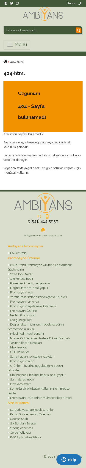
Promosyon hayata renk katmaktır (32, 306)
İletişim (72, 3)
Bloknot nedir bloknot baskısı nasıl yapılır (37, 375)
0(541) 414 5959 (43, 221)
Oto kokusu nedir (21, 278)
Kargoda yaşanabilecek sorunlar (31, 409)
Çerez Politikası (20, 432)
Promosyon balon (21, 361)
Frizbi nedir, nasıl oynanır (26, 333)
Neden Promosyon (22, 315)
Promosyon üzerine (23, 310)
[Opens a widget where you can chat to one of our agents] (68, 460)
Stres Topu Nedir (21, 274)
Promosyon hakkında (24, 301)
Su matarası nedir (21, 379)
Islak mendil (18, 347)
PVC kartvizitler (20, 384)
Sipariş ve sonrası (21, 428)
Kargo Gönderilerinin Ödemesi (30, 414)
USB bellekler (19, 352)
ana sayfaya (19, 168)
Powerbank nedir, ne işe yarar (29, 283)
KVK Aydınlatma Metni (25, 437)
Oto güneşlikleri (20, 320)
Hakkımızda (17, 253)
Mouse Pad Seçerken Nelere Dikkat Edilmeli (39, 338)
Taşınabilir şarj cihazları (25, 343)
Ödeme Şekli (18, 419)
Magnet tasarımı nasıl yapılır (28, 288)
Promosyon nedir (21, 292)
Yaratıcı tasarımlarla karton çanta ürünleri (38, 297)
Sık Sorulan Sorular (22, 423)
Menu (20, 44)
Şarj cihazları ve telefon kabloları (31, 356)
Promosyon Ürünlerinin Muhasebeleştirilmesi (40, 398)
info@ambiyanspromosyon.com (43, 235)
